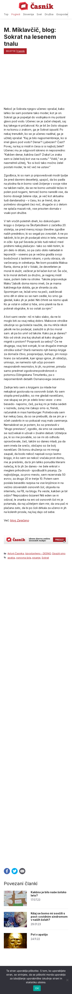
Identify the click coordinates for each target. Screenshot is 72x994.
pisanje (36, 557)
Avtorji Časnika (15, 553)
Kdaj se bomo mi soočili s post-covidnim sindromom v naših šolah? (49, 916)
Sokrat (45, 557)
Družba (49, 14)
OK (37, 988)
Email (22, 871)
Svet (39, 14)
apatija (11, 557)
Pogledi (15, 14)
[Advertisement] (36, 712)
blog (19, 520)
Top (6, 14)
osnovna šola (23, 557)
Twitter (15, 871)
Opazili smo (58, 553)
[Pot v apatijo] (15, 947)
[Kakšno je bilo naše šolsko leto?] (15, 905)
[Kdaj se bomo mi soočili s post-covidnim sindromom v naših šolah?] (15, 926)
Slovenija (28, 14)
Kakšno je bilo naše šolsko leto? (48, 894)
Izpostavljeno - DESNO (38, 553)
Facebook (7, 871)
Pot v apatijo (39, 934)
